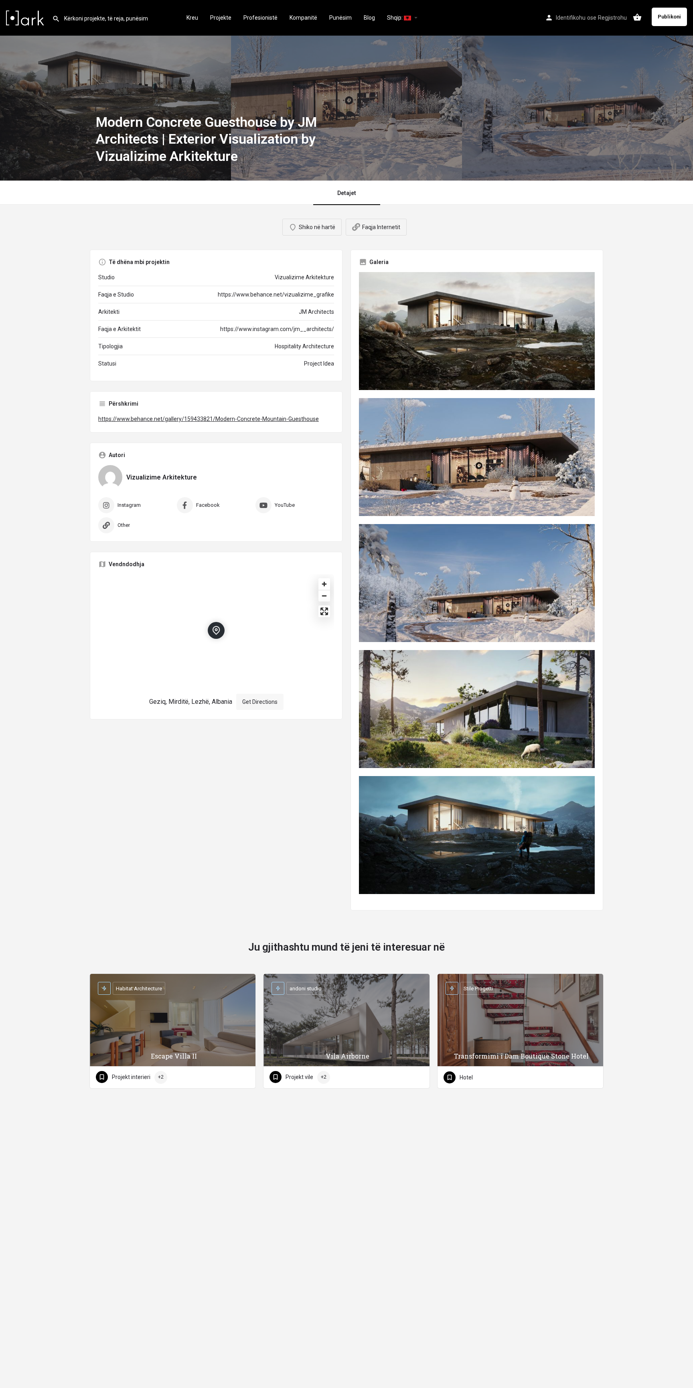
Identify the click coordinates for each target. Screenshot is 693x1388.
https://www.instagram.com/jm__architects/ (277, 329)
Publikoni (669, 17)
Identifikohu (571, 17)
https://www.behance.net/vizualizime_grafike (276, 294)
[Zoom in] (324, 584)
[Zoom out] (324, 596)
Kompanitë (303, 17)
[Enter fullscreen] (324, 611)
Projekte (220, 17)
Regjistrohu (612, 17)
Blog (369, 17)
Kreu (192, 17)
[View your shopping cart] (637, 17)
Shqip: (395, 17)
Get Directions (260, 702)
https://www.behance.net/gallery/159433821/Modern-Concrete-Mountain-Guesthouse (208, 419)
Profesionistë (260, 17)
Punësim (340, 17)
